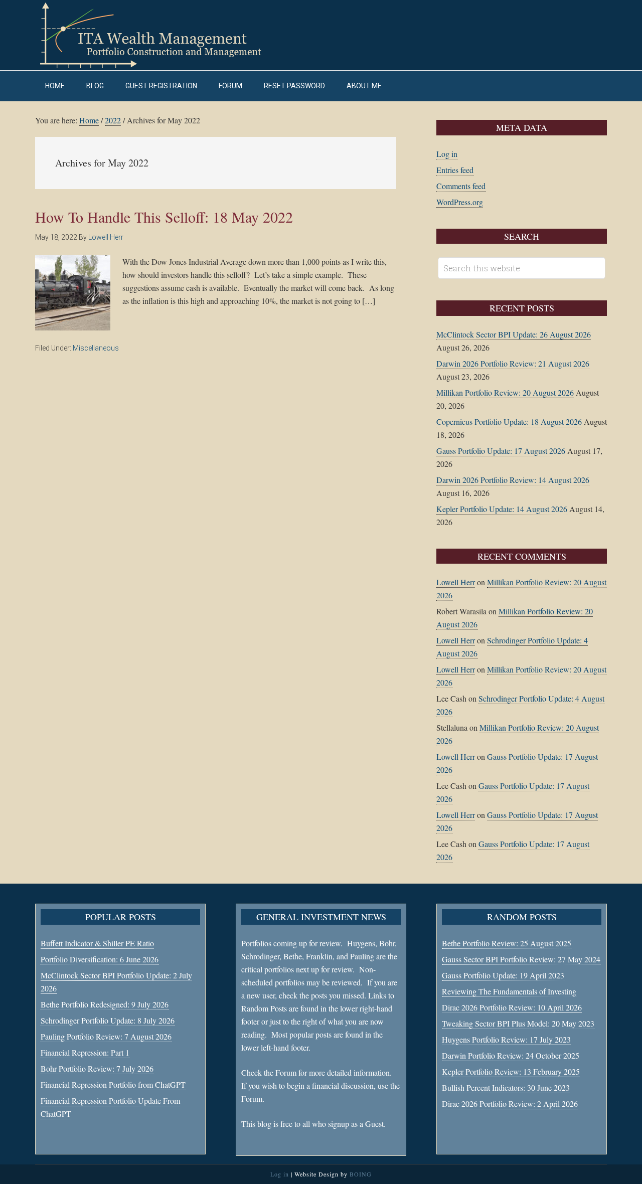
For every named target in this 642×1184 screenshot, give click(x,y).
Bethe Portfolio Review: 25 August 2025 (506, 943)
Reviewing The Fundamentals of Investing (509, 991)
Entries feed (454, 169)
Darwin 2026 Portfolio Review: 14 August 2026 (512, 479)
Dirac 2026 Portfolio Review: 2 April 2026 (510, 1103)
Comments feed (461, 186)
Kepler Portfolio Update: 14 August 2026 (501, 508)
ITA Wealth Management (160, 35)
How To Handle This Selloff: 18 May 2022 (164, 217)
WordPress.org (459, 202)
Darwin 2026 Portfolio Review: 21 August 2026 (512, 363)
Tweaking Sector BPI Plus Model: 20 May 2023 (518, 1023)
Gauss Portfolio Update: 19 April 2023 (503, 975)
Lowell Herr (455, 582)
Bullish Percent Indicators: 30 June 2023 (506, 1087)
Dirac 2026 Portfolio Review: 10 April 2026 (512, 1007)
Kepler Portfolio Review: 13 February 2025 (511, 1071)
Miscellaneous (96, 348)
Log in (446, 153)
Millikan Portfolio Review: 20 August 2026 (505, 392)
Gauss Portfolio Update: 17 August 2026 (500, 450)
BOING (361, 1174)
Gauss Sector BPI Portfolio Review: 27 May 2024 (521, 959)
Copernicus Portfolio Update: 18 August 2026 (509, 421)
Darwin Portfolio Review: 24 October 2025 (510, 1055)
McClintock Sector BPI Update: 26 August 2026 (513, 334)
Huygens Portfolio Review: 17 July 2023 (506, 1039)
